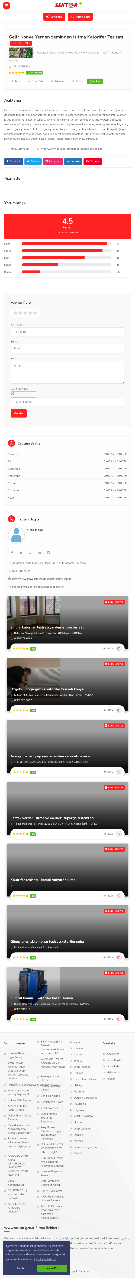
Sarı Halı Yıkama (50, 1096)
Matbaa (78, 1141)
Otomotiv (79, 1092)
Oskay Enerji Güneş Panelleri (19, 1117)
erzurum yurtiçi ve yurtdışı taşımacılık (19, 1092)
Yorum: (15, 358)
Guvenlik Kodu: (19, 389)
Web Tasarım (82, 1067)
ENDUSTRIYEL (21, 43)
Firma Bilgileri (115, 1060)
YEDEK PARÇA (83, 1116)
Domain (78, 1135)
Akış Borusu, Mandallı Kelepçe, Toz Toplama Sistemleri (51, 1133)
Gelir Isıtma (35, 530)
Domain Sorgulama (85, 1098)
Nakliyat (79, 1085)
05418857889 (20, 149)
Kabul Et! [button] (52, 1268)
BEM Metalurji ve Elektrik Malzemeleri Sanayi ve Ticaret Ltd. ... (52, 1047)
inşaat (77, 1042)
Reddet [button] (21, 1268)
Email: (14, 341)
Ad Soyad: (17, 325)
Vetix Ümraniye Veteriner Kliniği (50, 1183)
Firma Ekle (82, 17)
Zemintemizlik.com (52, 1102)
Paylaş (79, 81)
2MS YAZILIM (49, 1108)
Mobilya (78, 1048)
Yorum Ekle (37, 81)
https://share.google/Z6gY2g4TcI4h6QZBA (34, 1085)
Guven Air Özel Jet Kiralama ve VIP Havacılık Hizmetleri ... (53, 1065)
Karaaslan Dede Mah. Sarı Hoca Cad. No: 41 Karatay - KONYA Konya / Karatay (65, 56)
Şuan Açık (95, 81)
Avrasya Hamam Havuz (51, 1078)
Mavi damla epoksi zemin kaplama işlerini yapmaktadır (19, 1129)
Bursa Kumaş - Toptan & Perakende (50, 1118)
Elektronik (80, 1104)
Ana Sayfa (113, 1054)
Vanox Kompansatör (16, 1183)
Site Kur (78, 1153)
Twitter (34, 161)
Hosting (78, 1122)
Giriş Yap (56, 17)
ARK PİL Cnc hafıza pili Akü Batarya (52, 1198)
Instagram (54, 161)
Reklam (78, 1073)
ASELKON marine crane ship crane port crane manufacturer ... (52, 1212)
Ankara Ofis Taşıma (19, 1100)
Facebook (15, 161)
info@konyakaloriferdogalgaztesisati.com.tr (38, 587)
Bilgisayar (79, 1110)
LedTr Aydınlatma (51, 1191)
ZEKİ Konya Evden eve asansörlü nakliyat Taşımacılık (52, 1162)
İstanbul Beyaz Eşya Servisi (17, 1055)
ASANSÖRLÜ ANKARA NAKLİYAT (16, 1208)
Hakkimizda (114, 1072)
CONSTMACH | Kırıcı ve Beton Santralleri (17, 1194)
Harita (17, 81)
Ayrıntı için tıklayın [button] (45, 1259)
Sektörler (59, 81)
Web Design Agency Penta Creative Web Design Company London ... (18, 1070)
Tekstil (78, 1061)
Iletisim (111, 1079)
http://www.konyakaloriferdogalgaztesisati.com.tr (71, 149)
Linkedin (75, 161)
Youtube (94, 161)
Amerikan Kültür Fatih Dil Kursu (17, 1108)
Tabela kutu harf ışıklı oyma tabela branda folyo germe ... (19, 1144)
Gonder (18, 413)
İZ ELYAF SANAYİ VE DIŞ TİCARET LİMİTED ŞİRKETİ (52, 1148)
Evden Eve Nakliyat (86, 1079)
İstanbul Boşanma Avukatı (52, 1173)
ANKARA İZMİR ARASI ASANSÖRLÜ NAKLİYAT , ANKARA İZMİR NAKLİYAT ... (18, 1165)
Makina (78, 1054)
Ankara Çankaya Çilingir (50, 1088)
